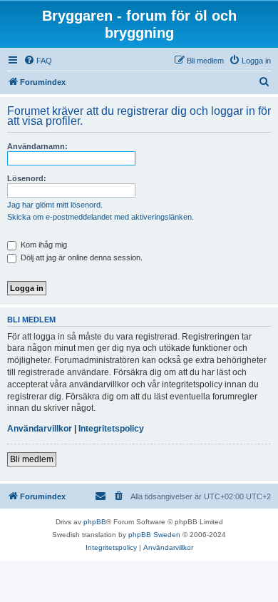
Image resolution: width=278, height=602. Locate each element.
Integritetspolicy (111, 429)
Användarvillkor (39, 429)
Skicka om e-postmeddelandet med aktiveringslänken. (100, 217)
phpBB (94, 522)
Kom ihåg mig (43, 244)
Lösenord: (26, 178)
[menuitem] (38, 60)
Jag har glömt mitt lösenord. (55, 204)
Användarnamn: (37, 146)
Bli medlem (31, 459)
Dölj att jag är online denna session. (81, 257)
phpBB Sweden (154, 535)
